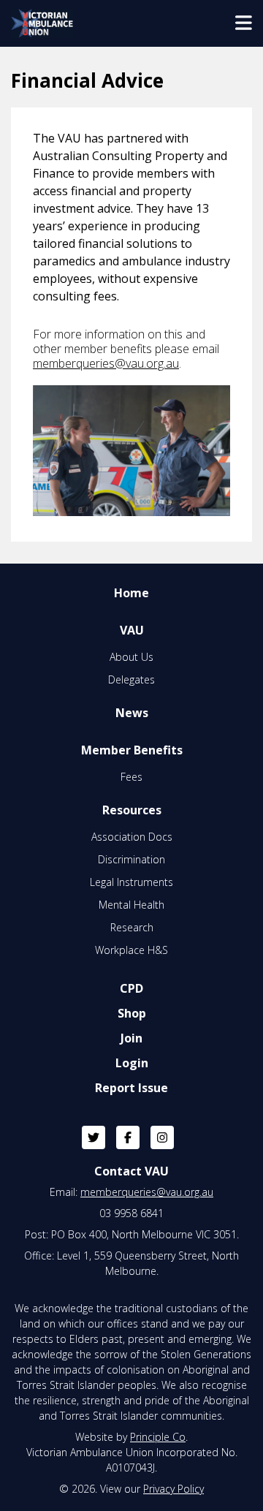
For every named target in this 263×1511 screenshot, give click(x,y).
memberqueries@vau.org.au (106, 363)
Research (131, 927)
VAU (132, 630)
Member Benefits (132, 750)
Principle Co (158, 1437)
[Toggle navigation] (243, 23)
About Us (131, 657)
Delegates (131, 679)
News (131, 713)
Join (131, 1038)
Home (131, 593)
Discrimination (131, 859)
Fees (131, 777)
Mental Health (131, 905)
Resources (131, 810)
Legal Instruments (131, 882)
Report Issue (131, 1088)
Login (131, 1063)
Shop (132, 1013)
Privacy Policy (173, 1489)
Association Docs (131, 837)
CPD (131, 988)
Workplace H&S (131, 950)
